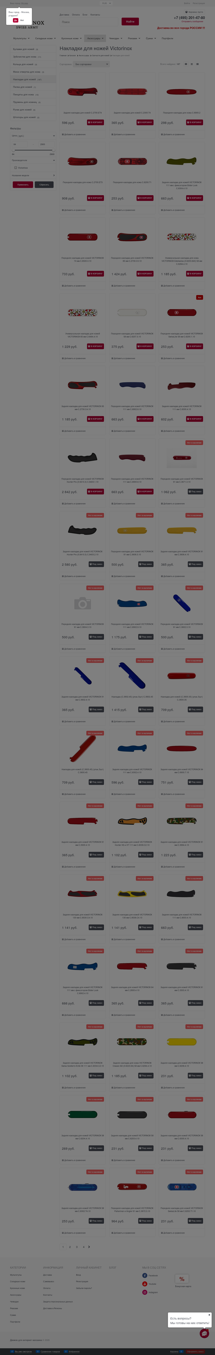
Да (15, 20)
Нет (22, 20)
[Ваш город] (209, 1315)
